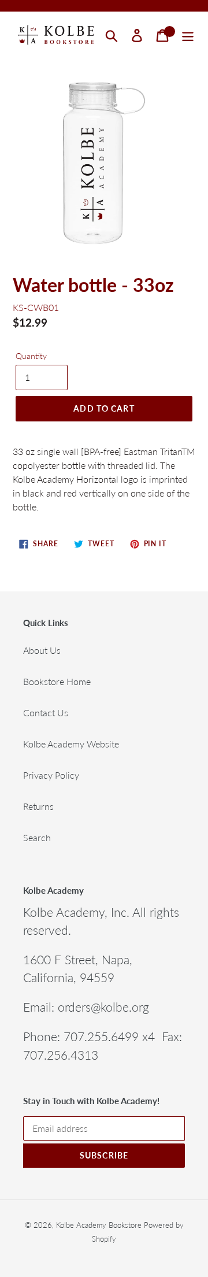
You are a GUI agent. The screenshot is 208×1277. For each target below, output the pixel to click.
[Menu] (187, 35)
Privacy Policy (51, 774)
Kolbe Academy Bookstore (99, 1225)
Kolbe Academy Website (71, 743)
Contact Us (45, 712)
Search (37, 837)
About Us (42, 650)
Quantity (31, 356)
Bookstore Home (57, 681)
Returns (38, 806)
